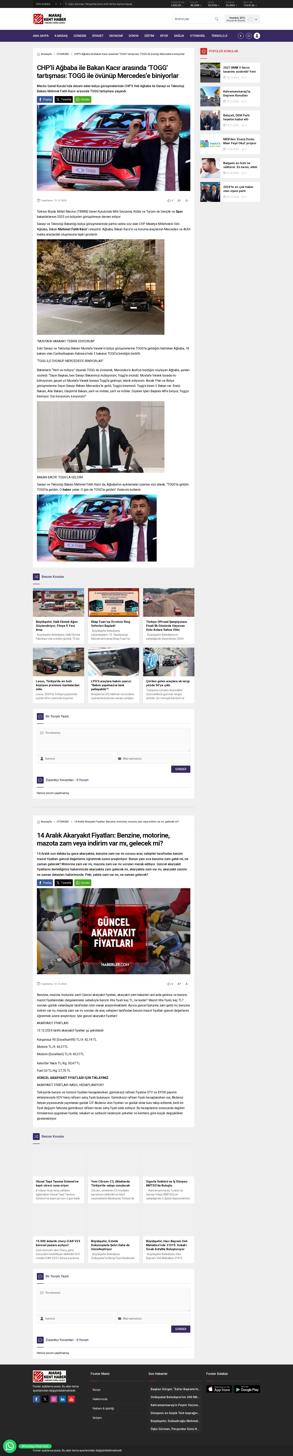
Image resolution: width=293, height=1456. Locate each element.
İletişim (97, 1417)
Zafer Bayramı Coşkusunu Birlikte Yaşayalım (93, 4)
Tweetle (66, 99)
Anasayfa (46, 54)
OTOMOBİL (63, 54)
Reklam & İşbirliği (103, 1408)
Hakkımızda (100, 1399)
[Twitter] (45, 1399)
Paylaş (47, 99)
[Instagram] (53, 1399)
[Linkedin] (62, 1399)
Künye (96, 1389)
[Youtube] (71, 1399)
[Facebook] (36, 1399)
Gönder (85, 99)
